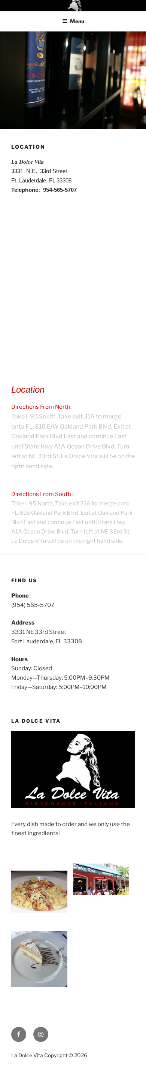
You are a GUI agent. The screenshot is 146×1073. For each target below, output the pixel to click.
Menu (77, 21)
